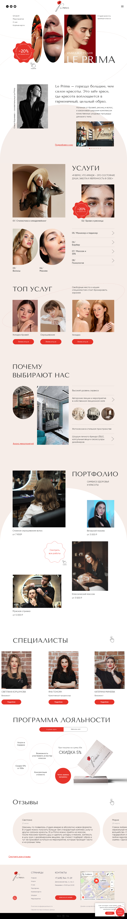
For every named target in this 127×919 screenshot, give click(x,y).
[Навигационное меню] (122, 6)
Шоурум (16, 16)
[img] (39, 190)
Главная (33, 878)
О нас (15, 22)
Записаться (23, 342)
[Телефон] (7, 7)
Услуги (33, 881)
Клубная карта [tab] (51, 729)
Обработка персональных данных (43, 910)
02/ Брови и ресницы (92, 221)
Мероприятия (18, 19)
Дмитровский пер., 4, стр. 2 (64, 882)
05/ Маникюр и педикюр (85, 233)
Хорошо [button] (109, 913)
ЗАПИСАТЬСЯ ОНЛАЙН (65, 897)
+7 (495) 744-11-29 (63, 878)
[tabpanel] (63, 761)
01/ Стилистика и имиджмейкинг (29, 221)
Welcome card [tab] (75, 729)
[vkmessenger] (11, 7)
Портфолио (35, 888)
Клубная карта (19, 25)
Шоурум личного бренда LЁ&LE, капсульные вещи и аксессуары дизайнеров (88, 439)
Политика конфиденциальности (42, 906)
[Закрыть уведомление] (123, 904)
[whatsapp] (15, 7)
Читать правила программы (63, 776)
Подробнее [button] (11, 702)
